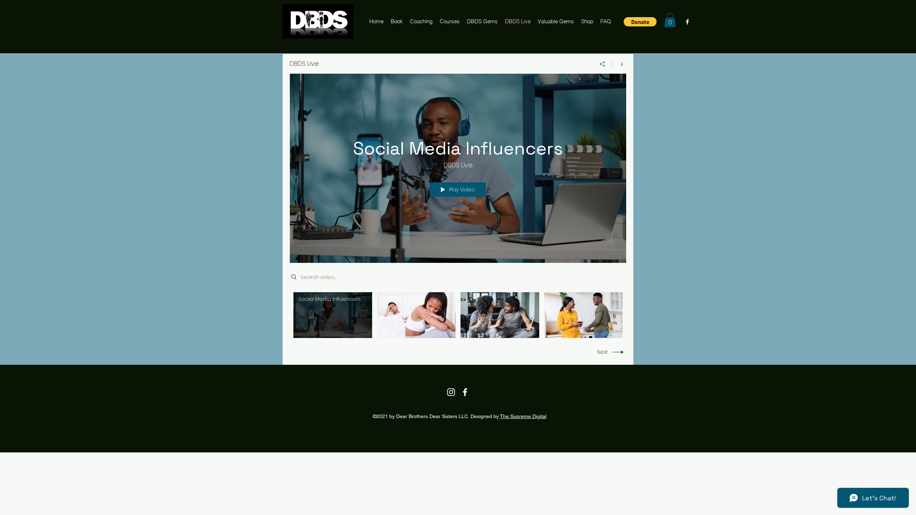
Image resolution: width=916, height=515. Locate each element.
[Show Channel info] (619, 64)
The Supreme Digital (523, 416)
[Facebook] (687, 21)
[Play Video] (332, 314)
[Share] (602, 64)
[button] (640, 21)
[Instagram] (451, 392)
